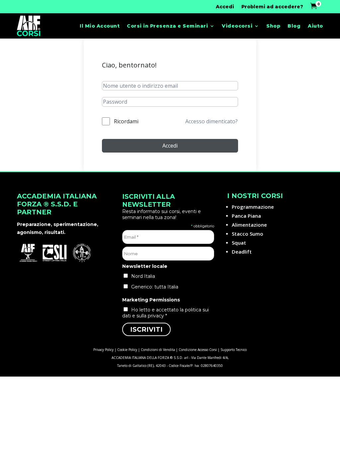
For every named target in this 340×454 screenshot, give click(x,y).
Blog (294, 26)
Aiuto (315, 26)
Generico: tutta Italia (154, 287)
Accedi (225, 7)
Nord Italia (143, 276)
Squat (239, 242)
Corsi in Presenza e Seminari (167, 26)
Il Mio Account (100, 26)
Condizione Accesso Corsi (198, 349)
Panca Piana (246, 215)
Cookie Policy (127, 349)
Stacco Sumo (247, 233)
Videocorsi (237, 26)
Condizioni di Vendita (158, 349)
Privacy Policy (103, 349)
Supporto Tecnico (233, 349)
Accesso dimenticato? (211, 121)
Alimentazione (249, 224)
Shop (273, 26)
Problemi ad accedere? (272, 7)
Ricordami (126, 121)
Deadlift (242, 251)
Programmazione (253, 206)
